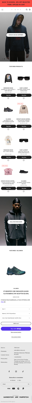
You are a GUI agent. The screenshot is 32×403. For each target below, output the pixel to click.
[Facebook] (9, 371)
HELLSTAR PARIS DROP (16, 222)
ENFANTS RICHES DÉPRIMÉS (16, 35)
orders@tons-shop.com (19, 350)
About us (3, 347)
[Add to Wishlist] (8, 98)
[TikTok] (23, 371)
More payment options (16, 332)
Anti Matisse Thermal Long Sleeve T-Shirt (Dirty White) (24, 121)
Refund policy (4, 362)
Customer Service (5, 355)
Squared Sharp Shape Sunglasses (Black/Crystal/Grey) (23, 90)
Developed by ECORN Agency (8, 401)
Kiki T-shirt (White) (8, 151)
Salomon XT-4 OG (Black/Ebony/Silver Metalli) (8, 121)
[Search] (26, 9)
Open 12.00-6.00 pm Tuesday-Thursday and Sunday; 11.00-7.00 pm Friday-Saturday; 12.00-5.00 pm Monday (22, 362)
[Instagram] (16, 371)
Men (20, 380)
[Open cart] (29, 9)
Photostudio (3, 351)
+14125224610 (17, 357)
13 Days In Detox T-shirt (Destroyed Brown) (8, 183)
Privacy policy (4, 358)
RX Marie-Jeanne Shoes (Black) (23, 183)
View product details (16, 337)
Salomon (16, 288)
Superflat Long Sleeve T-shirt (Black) (8, 90)
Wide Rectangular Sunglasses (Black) (23, 152)
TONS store (16, 347)
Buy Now (8, 95)
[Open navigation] (2, 9)
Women (13, 380)
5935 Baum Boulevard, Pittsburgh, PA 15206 (22, 353)
